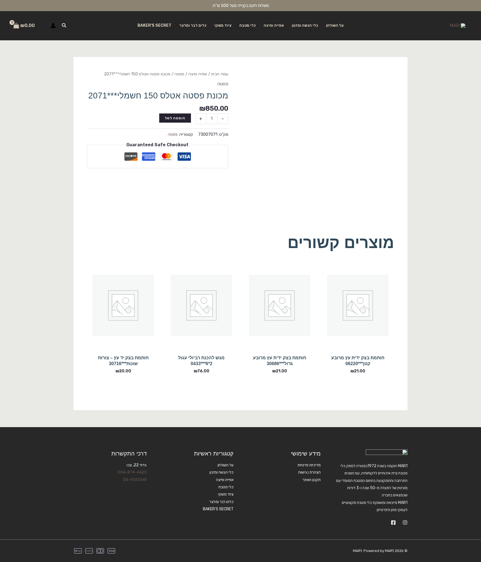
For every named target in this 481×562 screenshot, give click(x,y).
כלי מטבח (247, 25)
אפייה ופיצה (274, 25)
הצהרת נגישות (309, 472)
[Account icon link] (53, 25)
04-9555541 (135, 479)
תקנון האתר (312, 479)
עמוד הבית (219, 73)
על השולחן (335, 25)
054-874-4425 (132, 472)
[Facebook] (393, 522)
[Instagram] (405, 522)
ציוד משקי (223, 25)
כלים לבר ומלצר (193, 25)
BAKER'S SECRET (154, 25)
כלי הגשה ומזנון (305, 25)
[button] (63, 25)
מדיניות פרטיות (309, 465)
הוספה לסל (175, 118)
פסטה (179, 73)
